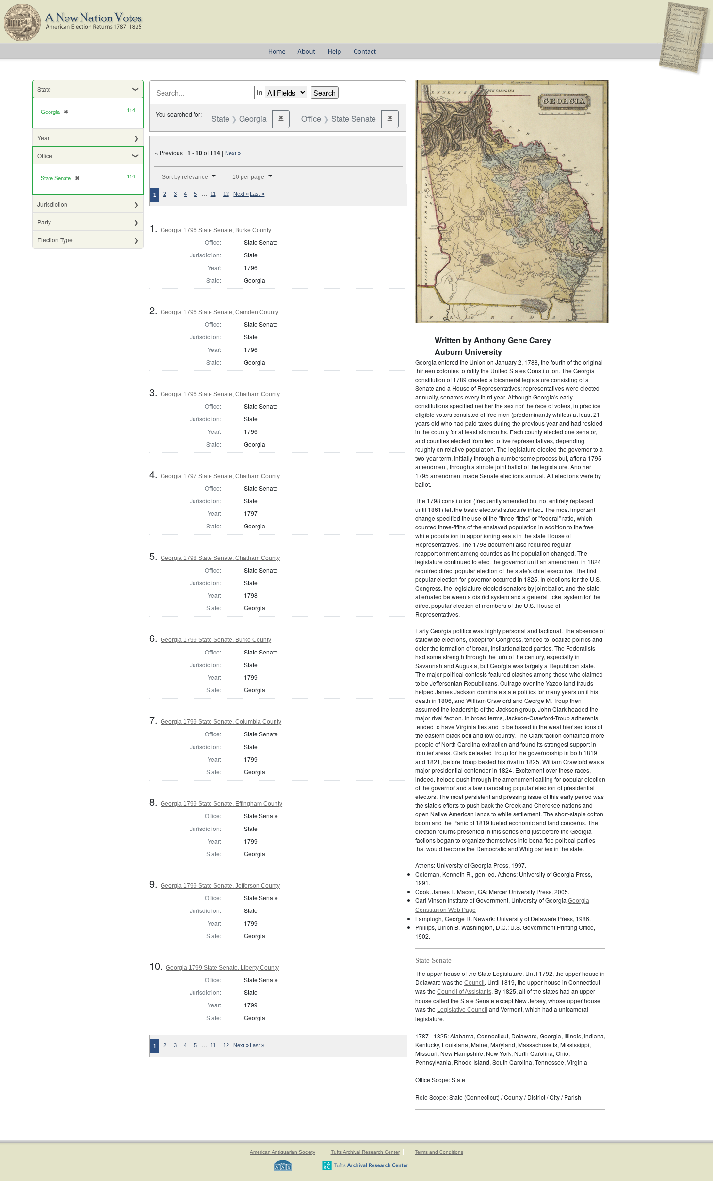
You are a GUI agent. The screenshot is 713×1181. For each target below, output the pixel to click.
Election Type (55, 240)
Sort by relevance (185, 177)
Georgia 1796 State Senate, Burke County (216, 230)
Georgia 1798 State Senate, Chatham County (220, 558)
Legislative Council (462, 1009)
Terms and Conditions (439, 1152)
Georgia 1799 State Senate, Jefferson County (220, 885)
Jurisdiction (52, 204)
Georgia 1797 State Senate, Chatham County (220, 476)
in (260, 92)
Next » (233, 153)
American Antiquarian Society (282, 1152)
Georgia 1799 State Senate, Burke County (216, 640)
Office (44, 155)
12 (226, 194)
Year (43, 137)
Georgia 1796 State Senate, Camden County (219, 312)
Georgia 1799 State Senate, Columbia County (221, 721)
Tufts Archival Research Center (365, 1152)
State (44, 89)
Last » (257, 194)
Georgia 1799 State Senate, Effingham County (221, 803)
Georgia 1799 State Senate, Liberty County (222, 967)
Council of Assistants (464, 992)
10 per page (248, 177)
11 (213, 194)
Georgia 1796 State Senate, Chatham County (220, 394)
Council (474, 982)
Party (44, 222)
